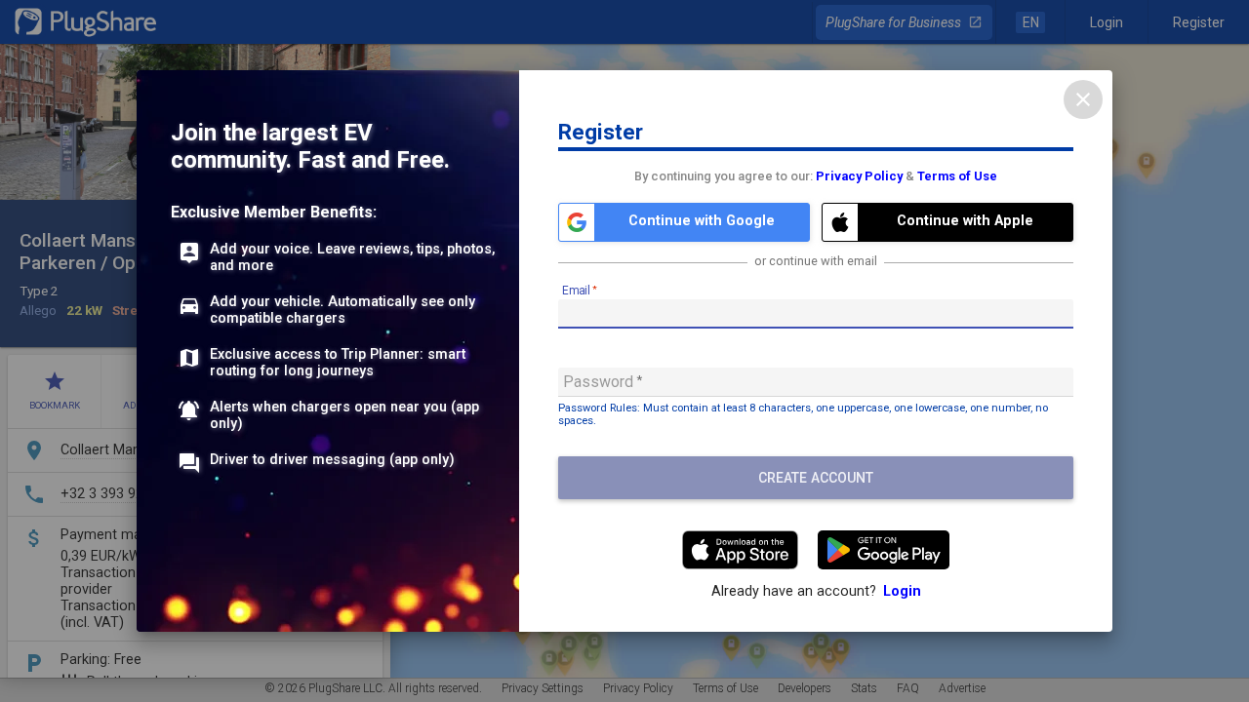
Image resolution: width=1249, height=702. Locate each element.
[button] (684, 222)
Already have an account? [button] (816, 591)
